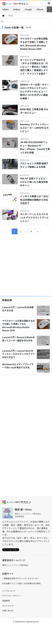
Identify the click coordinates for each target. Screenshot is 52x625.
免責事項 (6, 600)
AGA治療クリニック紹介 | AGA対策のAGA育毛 (21, 583)
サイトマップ (7, 605)
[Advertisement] (26, 265)
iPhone (39, 9)
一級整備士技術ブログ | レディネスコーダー (20, 578)
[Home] (3, 15)
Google (28, 9)
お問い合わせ (7, 610)
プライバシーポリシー (11, 595)
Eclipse (16, 9)
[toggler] (49, 3)
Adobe (5, 9)
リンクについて (8, 590)
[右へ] (49, 9)
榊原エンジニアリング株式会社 (15, 565)
